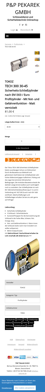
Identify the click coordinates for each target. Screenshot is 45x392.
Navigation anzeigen (7, 35)
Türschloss (9, 328)
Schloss (19, 319)
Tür (25, 319)
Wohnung (9, 325)
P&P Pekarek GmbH (23, 8)
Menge (7, 136)
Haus (31, 322)
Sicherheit (17, 322)
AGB (11, 339)
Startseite (8, 44)
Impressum (11, 344)
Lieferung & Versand (12, 154)
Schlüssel (9, 322)
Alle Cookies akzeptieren (25, 388)
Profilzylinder (18, 44)
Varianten (28, 154)
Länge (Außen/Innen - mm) (14, 122)
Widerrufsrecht (32, 344)
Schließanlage (33, 319)
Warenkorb (25, 30)
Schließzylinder (20, 325)
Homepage (31, 339)
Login (13, 30)
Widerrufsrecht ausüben (22, 349)
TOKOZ (25, 322)
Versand (21, 344)
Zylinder (30, 325)
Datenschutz (20, 339)
